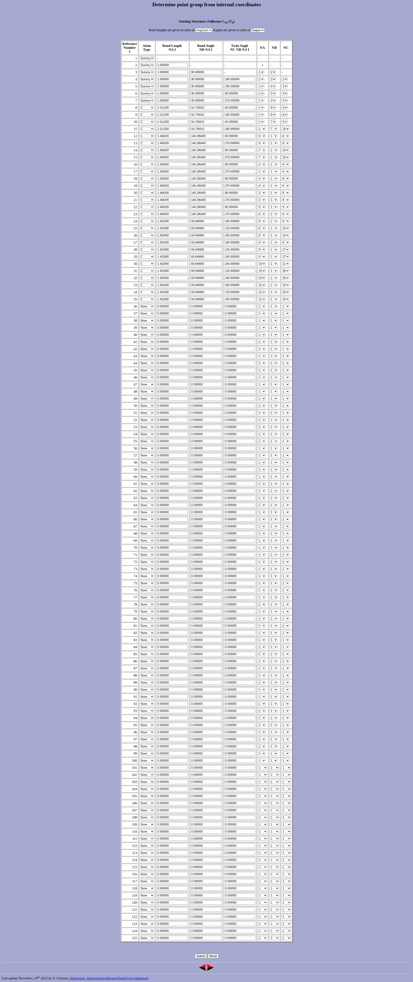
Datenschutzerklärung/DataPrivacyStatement (117, 978)
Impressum (77, 978)
